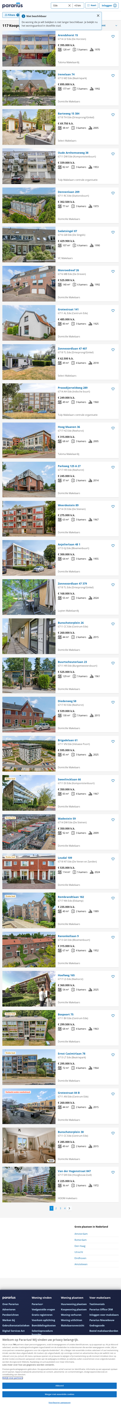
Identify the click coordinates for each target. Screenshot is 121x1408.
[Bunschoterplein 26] (28, 636)
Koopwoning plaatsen (74, 1309)
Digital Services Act (13, 1330)
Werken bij (8, 1320)
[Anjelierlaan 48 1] (28, 558)
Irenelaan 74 (66, 74)
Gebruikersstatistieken (16, 1325)
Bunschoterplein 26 (71, 622)
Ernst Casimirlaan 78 (71, 1053)
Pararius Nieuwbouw (101, 1320)
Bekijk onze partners (12, 1378)
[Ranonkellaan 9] (28, 949)
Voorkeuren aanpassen (60, 1402)
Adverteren (8, 1309)
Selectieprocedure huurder (42, 1332)
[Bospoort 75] (28, 1028)
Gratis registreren (42, 1314)
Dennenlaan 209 (68, 192)
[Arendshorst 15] (28, 48)
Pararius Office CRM (101, 1309)
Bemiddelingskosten (44, 1325)
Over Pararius (10, 1304)
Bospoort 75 (65, 1014)
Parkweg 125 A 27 (69, 466)
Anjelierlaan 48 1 (69, 544)
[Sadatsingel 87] (28, 244)
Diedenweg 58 (67, 701)
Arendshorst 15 (68, 35)
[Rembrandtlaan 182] (28, 910)
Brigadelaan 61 (68, 740)
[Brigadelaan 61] (28, 754)
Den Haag (80, 1246)
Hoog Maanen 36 (69, 427)
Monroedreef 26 (68, 270)
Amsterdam (81, 1233)
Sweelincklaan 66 (69, 779)
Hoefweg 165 (66, 975)
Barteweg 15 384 (68, 113)
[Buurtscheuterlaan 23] (28, 675)
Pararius (12, 5)
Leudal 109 (65, 857)
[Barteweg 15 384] (28, 127)
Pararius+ (37, 1304)
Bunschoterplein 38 (71, 1132)
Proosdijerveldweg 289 (73, 387)
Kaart (93, 5)
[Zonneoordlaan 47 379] (28, 597)
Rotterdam (81, 1240)
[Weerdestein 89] (28, 518)
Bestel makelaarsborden (103, 1330)
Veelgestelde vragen (43, 1309)
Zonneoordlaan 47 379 (72, 583)
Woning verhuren (71, 1314)
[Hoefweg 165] (28, 989)
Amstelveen (81, 1264)
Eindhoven (80, 1258)
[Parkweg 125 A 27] (28, 479)
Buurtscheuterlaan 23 (72, 662)
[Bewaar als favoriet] (113, 36)
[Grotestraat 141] (28, 323)
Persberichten (10, 1314)
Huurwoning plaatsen (74, 1304)
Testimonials (97, 1304)
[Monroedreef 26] (28, 283)
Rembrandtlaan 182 (71, 897)
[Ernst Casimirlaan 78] (28, 1067)
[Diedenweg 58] (28, 714)
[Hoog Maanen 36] (28, 440)
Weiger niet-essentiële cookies (59, 1394)
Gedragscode (96, 1325)
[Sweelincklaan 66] (28, 793)
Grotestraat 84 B (69, 1093)
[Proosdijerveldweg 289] (28, 401)
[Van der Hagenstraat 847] (28, 1184)
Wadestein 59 (67, 818)
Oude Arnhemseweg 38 (73, 152)
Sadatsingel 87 (67, 231)
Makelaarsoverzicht (72, 1325)
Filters (11, 15)
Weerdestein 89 (68, 505)
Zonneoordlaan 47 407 (72, 348)
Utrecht (79, 1252)
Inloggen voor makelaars (104, 1314)
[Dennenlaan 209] (28, 205)
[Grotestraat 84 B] (28, 1106)
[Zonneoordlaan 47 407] (28, 362)
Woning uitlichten (71, 1320)
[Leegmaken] (69, 5)
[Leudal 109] (28, 871)
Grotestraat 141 (68, 309)
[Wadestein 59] (28, 832)
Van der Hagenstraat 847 (74, 1171)
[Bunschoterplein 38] (28, 1145)
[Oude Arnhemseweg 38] (28, 166)
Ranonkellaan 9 (68, 936)
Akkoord (59, 1385)
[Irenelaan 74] (28, 88)
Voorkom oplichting (43, 1320)
